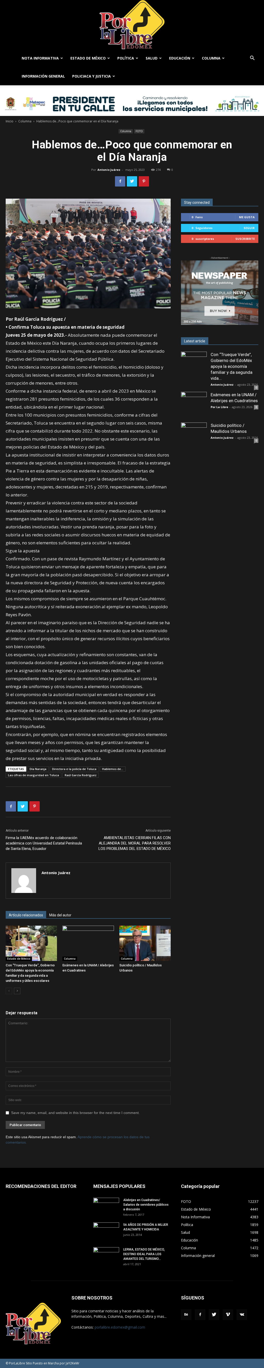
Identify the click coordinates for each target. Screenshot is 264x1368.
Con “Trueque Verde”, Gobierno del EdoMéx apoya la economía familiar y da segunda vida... (231, 366)
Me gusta (247, 217)
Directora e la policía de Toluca (74, 769)
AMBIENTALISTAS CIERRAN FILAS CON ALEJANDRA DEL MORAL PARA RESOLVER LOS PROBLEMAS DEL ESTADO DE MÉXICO (134, 843)
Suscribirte (245, 239)
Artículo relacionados (26, 915)
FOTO (139, 131)
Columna (211, 58)
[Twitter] (214, 1315)
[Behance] (186, 1315)
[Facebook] (200, 1315)
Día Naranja (38, 769)
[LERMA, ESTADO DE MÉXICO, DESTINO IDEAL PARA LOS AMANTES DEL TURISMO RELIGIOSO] (106, 1255)
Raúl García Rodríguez (80, 775)
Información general (43, 76)
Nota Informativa (40, 58)
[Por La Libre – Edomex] (132, 24)
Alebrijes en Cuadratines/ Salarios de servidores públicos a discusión (146, 1204)
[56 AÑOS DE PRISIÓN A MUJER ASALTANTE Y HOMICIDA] (106, 1231)
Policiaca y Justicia (91, 76)
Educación (179, 58)
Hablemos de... (112, 769)
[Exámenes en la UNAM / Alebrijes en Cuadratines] (88, 943)
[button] (252, 58)
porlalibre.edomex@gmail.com (120, 1327)
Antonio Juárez (108, 170)
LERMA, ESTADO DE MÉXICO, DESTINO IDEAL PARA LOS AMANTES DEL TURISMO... (144, 1254)
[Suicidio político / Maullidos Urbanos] (145, 943)
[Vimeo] (228, 1315)
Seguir (249, 228)
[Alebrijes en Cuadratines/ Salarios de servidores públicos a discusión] (106, 1207)
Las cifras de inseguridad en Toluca (33, 775)
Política (125, 58)
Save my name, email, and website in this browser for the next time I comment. (75, 1113)
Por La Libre (219, 407)
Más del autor (60, 915)
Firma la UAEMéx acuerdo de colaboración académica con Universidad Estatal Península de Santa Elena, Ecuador (44, 843)
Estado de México (88, 58)
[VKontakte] (242, 1315)
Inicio (9, 121)
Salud (152, 58)
